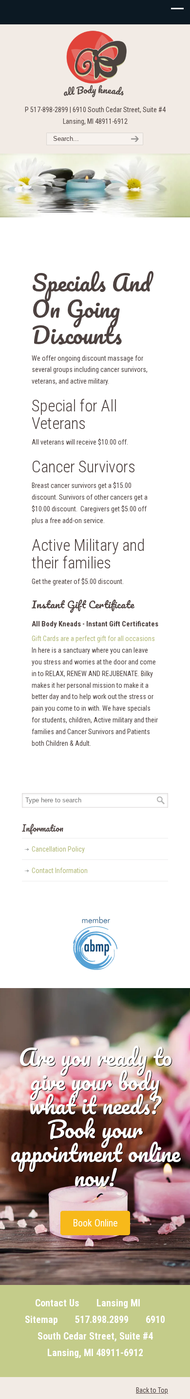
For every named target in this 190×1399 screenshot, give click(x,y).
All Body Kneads (95, 63)
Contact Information (60, 870)
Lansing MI (118, 1303)
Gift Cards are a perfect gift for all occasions (93, 638)
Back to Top (152, 1390)
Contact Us (57, 1303)
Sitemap (41, 1319)
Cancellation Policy (58, 849)
